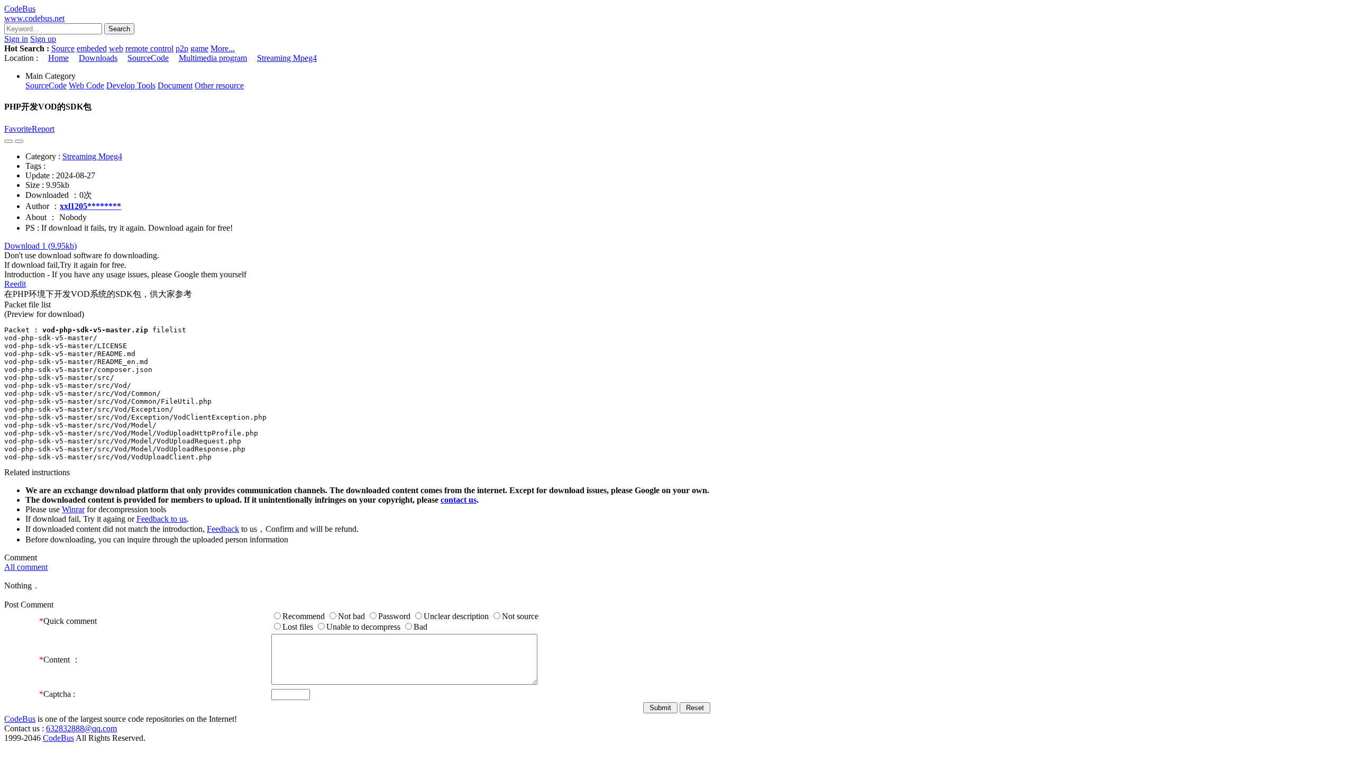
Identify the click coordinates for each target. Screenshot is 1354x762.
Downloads (98, 57)
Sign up (43, 38)
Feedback (223, 528)
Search (119, 29)
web (116, 48)
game (199, 48)
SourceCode (148, 57)
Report (43, 128)
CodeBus (19, 718)
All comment (26, 567)
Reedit (15, 283)
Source (63, 48)
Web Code (86, 85)
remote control (149, 48)
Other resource (219, 85)
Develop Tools (130, 85)
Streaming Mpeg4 (287, 57)
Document (175, 85)
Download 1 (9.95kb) (40, 245)
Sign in (16, 38)
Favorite (18, 128)
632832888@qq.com (81, 728)
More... (223, 48)
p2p (182, 48)
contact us (459, 499)
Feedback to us (161, 518)
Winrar (73, 509)
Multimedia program (213, 57)
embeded (92, 48)
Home (58, 57)
